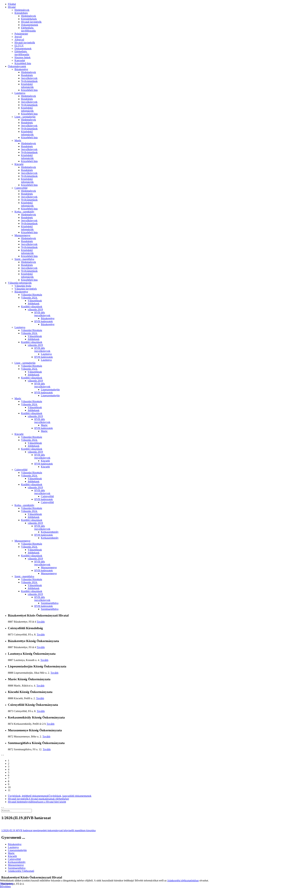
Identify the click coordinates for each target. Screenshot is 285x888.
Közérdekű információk (27, 85)
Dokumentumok (29, 24)
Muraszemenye (22, 235)
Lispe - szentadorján (25, 116)
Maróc (18, 140)
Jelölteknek (33, 303)
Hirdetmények (22, 10)
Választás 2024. (29, 297)
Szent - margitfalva (24, 259)
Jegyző (18, 36)
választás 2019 (35, 309)
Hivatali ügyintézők (31, 21)
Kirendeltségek (29, 18)
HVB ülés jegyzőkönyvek (42, 314)
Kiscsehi (19, 164)
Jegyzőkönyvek (29, 78)
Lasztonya (20, 93)
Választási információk (20, 282)
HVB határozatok (43, 321)
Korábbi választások (31, 306)
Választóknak (35, 300)
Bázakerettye (21, 69)
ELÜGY (19, 45)
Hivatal (12, 7)
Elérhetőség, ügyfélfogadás (28, 29)
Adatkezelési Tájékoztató (21, 871)
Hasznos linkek (23, 57)
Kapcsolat (20, 60)
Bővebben (5, 886)
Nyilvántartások (29, 81)
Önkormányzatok (17, 66)
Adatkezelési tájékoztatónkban (183, 880)
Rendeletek (27, 75)
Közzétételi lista (23, 63)
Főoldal (12, 4)
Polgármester (21, 33)
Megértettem (6, 883)
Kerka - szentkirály (24, 211)
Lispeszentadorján (50, 389)
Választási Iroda (23, 285)
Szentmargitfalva (49, 603)
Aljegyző (19, 39)
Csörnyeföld (21, 187)
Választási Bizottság (31, 294)
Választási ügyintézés (26, 288)
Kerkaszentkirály (50, 531)
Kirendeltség (21, 13)
